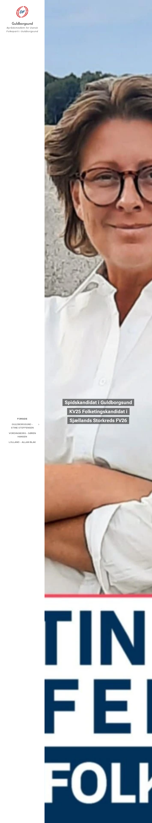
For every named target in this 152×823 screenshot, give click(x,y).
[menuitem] (22, 418)
